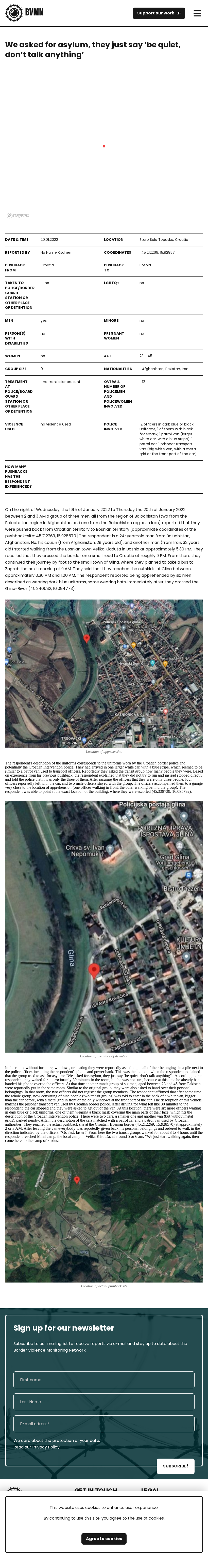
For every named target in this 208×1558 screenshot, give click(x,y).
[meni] (197, 13)
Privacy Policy (46, 1447)
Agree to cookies (104, 1539)
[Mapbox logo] (18, 216)
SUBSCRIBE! (175, 1466)
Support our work (155, 13)
